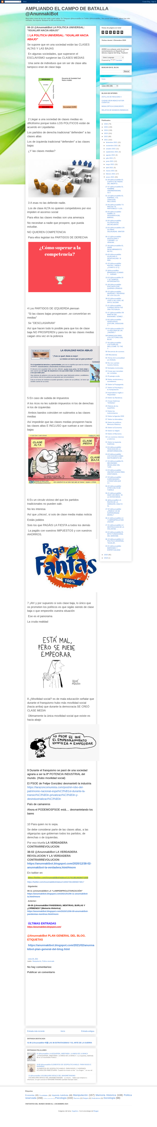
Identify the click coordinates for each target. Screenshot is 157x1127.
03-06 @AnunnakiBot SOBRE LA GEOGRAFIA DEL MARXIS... (113, 214)
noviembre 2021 (112, 145)
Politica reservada (48, 961)
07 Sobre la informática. (114, 419)
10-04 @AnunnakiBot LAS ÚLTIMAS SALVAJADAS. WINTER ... (115, 230)
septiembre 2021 (112, 152)
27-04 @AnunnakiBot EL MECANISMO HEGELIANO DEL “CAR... (114, 464)
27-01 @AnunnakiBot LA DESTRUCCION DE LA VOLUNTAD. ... (115, 527)
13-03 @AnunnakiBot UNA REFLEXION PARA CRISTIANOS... (115, 472)
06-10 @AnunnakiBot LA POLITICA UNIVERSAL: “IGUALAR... (115, 541)
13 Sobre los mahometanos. (112, 412)
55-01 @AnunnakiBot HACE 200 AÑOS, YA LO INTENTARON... (114, 495)
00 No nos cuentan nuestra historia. (112, 364)
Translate (118, 60)
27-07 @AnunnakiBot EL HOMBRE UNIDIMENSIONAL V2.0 (114, 189)
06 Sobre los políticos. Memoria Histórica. (114, 423)
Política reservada (48, 1098)
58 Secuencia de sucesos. (115, 351)
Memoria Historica (106, 1095)
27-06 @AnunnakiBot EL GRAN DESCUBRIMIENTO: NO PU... (114, 248)
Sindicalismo (96, 1098)
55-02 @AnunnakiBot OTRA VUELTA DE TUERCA (113, 488)
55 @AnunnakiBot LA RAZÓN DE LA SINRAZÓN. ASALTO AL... (114, 503)
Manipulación (37, 961)
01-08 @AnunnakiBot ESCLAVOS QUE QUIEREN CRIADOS (114, 286)
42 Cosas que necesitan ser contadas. (114, 372)
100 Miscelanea (111, 355)
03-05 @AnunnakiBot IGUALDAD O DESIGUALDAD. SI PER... (113, 257)
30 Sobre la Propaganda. (115, 384)
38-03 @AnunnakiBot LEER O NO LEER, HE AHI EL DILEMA (115, 300)
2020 (106, 555)
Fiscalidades (43, 1095)
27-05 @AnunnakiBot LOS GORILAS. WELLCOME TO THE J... (114, 345)
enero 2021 (110, 177)
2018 (106, 558)
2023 (106, 133)
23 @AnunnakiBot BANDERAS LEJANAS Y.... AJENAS (114, 272)
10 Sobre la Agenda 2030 (115, 416)
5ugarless (75, 1111)
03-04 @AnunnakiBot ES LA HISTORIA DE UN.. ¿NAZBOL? (115, 330)
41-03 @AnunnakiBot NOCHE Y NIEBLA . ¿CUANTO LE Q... (113, 265)
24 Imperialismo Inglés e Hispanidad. (114, 394)
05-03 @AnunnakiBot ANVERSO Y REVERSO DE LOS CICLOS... (115, 293)
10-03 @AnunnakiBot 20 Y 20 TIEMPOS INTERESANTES (114, 279)
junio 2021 (110, 161)
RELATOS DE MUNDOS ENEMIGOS (115, 110)
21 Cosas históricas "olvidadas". (113, 402)
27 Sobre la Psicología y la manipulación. (114, 388)
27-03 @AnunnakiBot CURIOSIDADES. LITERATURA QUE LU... (113, 480)
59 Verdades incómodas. (115, 368)
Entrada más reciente (36, 1031)
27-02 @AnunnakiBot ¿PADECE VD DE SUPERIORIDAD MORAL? (113, 512)
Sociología (109, 1098)
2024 (106, 130)
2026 (106, 124)
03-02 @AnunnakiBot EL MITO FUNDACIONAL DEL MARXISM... (114, 534)
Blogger (95, 1111)
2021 (106, 140)
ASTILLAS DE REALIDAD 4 (111, 97)
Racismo (77, 1098)
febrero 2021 (111, 174)
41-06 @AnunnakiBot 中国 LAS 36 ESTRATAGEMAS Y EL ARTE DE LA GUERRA (59, 1043)
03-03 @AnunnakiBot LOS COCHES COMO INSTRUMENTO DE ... (115, 456)
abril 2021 (110, 167)
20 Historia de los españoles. (112, 407)
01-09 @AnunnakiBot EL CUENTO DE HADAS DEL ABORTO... (114, 182)
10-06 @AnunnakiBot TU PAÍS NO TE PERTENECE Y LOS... (115, 207)
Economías (29, 1095)
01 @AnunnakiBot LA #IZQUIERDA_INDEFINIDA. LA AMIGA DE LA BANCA (62, 1054)
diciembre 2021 (112, 142)
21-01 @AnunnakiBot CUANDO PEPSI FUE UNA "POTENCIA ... (114, 307)
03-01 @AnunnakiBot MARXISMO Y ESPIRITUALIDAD (113, 548)
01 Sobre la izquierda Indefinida (113, 443)
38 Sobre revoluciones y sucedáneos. (114, 380)
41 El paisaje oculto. (113, 376)
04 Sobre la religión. (113, 431)
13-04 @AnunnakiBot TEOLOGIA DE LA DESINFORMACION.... (115, 449)
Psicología (61, 1098)
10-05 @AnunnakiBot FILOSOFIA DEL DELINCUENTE (113, 222)
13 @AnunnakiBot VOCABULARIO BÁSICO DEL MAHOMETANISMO (51, 1076)
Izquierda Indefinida (60, 1095)
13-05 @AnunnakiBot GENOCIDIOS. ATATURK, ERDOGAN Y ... (114, 322)
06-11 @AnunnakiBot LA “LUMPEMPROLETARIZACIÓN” (115, 520)
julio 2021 (109, 158)
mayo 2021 (110, 164)
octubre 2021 (111, 149)
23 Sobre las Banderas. (114, 398)
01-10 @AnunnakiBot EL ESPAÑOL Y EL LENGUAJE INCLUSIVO (114, 198)
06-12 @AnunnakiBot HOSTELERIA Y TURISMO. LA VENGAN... (113, 239)
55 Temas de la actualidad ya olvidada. (115, 359)
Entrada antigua (87, 1031)
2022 (106, 136)
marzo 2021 (110, 171)
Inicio (63, 1031)
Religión (85, 1098)
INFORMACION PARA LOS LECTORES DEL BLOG (114, 337)
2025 (106, 127)
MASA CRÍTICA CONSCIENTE (113, 106)
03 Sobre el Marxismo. (114, 434)
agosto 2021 (111, 155)
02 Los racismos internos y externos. (115, 438)
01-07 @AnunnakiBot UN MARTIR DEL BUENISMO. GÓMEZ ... (115, 314)
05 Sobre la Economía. (114, 427)
